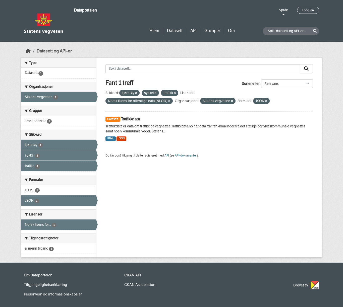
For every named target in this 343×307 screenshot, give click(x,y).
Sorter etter (251, 84)
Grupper (212, 30)
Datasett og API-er (54, 51)
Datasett (175, 30)
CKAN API (132, 275)
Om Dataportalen (38, 275)
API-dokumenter (186, 155)
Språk (283, 10)
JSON (121, 138)
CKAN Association (139, 284)
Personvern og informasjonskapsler (53, 294)
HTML (110, 138)
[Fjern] (136, 93)
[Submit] (306, 68)
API (193, 30)
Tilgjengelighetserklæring (45, 284)
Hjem (154, 30)
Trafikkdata (130, 119)
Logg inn (308, 10)
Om (231, 30)
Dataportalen (85, 10)
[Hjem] (28, 51)
